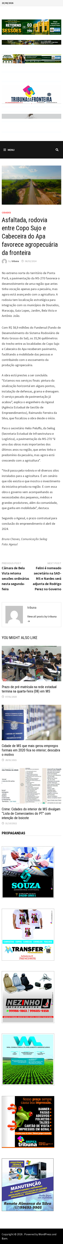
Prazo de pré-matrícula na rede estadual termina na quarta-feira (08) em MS (29, 689)
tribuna (15, 261)
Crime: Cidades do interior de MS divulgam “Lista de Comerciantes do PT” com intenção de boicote (31, 813)
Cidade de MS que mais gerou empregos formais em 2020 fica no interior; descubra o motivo (31, 750)
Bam (4, 1238)
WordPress (44, 1234)
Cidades (6, 212)
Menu (11, 150)
